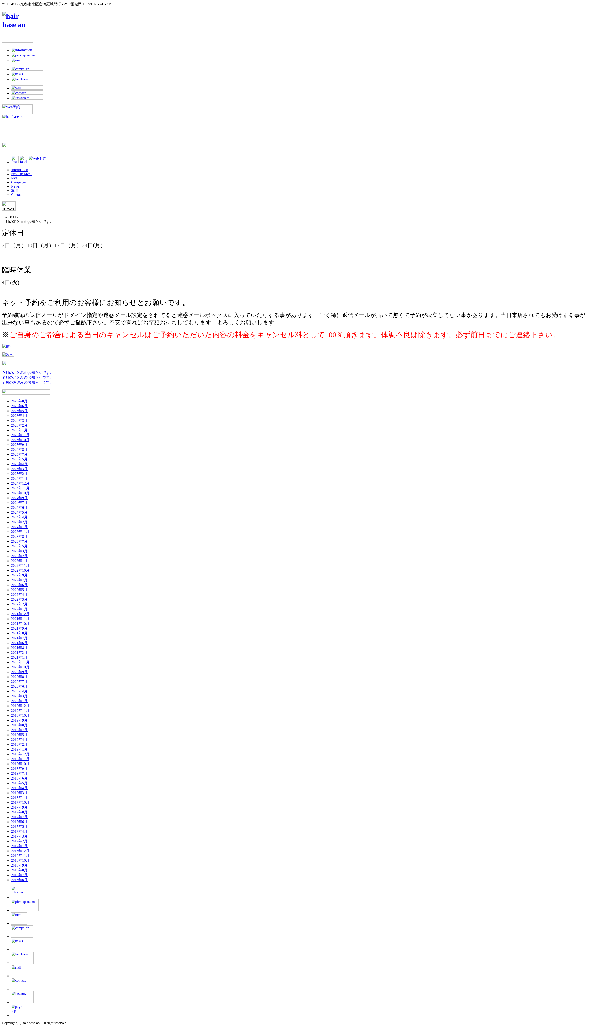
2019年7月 (19, 730)
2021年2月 (19, 653)
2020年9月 (19, 672)
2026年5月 (19, 411)
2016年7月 (19, 875)
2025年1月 (19, 478)
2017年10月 (20, 802)
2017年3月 (19, 836)
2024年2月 (19, 522)
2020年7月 (19, 682)
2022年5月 (19, 590)
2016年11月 (20, 856)
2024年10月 (20, 493)
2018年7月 (19, 773)
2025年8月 (19, 449)
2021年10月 (20, 624)
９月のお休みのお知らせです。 (27, 373)
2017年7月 (19, 817)
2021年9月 (19, 628)
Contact (16, 195)
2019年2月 (19, 744)
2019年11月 (20, 711)
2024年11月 (20, 488)
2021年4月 (19, 648)
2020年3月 (19, 696)
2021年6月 (19, 643)
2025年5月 (19, 459)
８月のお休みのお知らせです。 (27, 377)
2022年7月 (19, 580)
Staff (14, 190)
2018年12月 (20, 754)
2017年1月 (19, 846)
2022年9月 (19, 575)
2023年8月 (19, 536)
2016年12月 (20, 851)
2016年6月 (19, 880)
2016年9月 (19, 865)
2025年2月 (19, 474)
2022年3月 (19, 599)
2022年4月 (19, 594)
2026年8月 (19, 401)
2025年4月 (19, 464)
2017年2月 (19, 841)
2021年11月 (20, 619)
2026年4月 (19, 416)
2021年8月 (19, 633)
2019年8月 (19, 725)
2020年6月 (19, 686)
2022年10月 (20, 570)
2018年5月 (19, 783)
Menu (15, 178)
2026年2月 (19, 425)
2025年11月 (20, 435)
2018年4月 (19, 788)
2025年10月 (20, 440)
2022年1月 (19, 609)
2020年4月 (19, 691)
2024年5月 (19, 512)
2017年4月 (19, 831)
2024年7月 (19, 503)
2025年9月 (19, 445)
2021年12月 (20, 614)
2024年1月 (19, 527)
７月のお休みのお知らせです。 (27, 382)
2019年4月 (19, 740)
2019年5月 (19, 735)
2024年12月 (20, 483)
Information (19, 170)
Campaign (18, 182)
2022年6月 (19, 585)
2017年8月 (19, 812)
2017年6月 (19, 822)
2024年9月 (19, 498)
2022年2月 (19, 604)
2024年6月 (19, 507)
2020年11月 (20, 662)
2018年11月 (20, 759)
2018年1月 (19, 798)
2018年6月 (19, 778)
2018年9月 (19, 769)
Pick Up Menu (21, 174)
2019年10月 (20, 715)
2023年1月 (19, 561)
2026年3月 (19, 420)
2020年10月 (20, 667)
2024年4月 (19, 517)
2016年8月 (19, 870)
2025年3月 (19, 469)
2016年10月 (20, 860)
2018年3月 (19, 793)
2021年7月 (19, 638)
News (15, 186)
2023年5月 (19, 546)
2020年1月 (19, 701)
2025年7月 (19, 454)
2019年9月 (19, 720)
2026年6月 (19, 406)
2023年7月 (19, 541)
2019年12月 (20, 706)
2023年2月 (19, 556)
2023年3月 (19, 551)
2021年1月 (19, 657)
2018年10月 (20, 764)
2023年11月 (20, 532)
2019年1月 (19, 749)
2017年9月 (19, 807)
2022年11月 (20, 565)
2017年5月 (19, 827)
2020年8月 (19, 677)
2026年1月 (19, 430)
